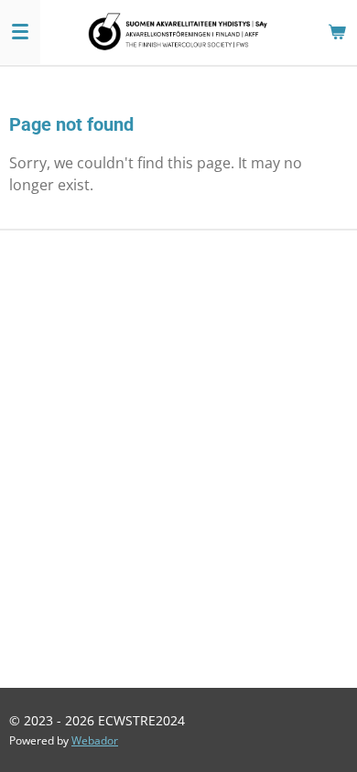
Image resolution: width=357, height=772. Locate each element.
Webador (94, 740)
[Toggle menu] (20, 32)
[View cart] (337, 32)
